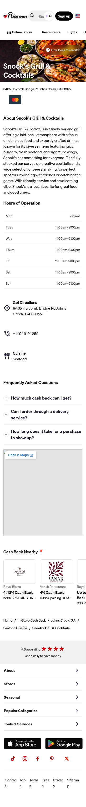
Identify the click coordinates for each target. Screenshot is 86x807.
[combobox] (41, 16)
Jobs (23, 783)
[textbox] (78, 16)
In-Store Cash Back (32, 620)
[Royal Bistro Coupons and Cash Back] (19, 582)
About (9, 670)
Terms (33, 783)
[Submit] (31, 16)
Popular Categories (20, 710)
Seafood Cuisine (15, 628)
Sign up (64, 16)
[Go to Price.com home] (15, 16)
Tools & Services (18, 724)
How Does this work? (65, 50)
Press (46, 783)
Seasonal (12, 697)
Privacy (58, 783)
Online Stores (22, 32)
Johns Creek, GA (63, 620)
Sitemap (73, 783)
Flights (72, 32)
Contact (11, 783)
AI (50, 16)
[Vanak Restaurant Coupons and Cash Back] (56, 582)
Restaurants (51, 32)
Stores (9, 684)
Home (7, 620)
